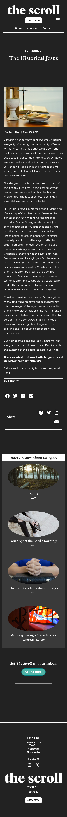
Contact (47, 28)
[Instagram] (30, 765)
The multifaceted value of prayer (33, 588)
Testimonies (32, 50)
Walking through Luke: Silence (34, 635)
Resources (33, 748)
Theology (34, 745)
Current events (33, 742)
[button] (7, 395)
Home (18, 28)
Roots (33, 494)
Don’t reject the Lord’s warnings (33, 541)
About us (32, 28)
